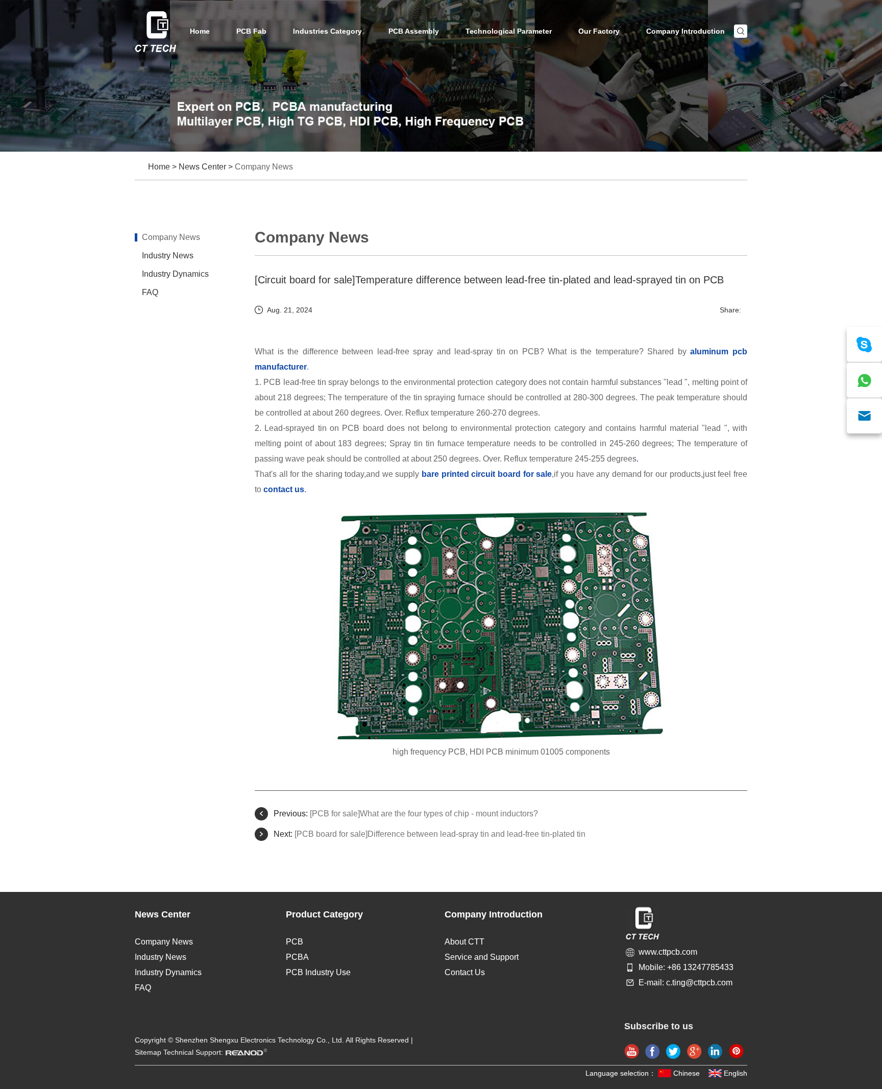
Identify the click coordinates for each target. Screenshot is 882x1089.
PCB (294, 941)
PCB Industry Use (318, 972)
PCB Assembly (413, 31)
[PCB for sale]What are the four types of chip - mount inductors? (424, 813)
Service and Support (482, 957)
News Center (202, 166)
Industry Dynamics (175, 274)
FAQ (150, 292)
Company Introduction (685, 31)
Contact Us (465, 972)
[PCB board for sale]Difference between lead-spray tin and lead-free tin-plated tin (440, 834)
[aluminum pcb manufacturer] (501, 736)
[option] (441, 76)
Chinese (686, 1073)
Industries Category (327, 31)
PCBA (297, 957)
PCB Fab (251, 31)
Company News (264, 166)
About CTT (464, 941)
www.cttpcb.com (668, 952)
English (735, 1073)
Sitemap (148, 1052)
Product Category (324, 914)
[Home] (155, 31)
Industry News (167, 255)
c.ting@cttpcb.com (699, 982)
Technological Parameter (508, 31)
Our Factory (599, 31)
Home (200, 31)
